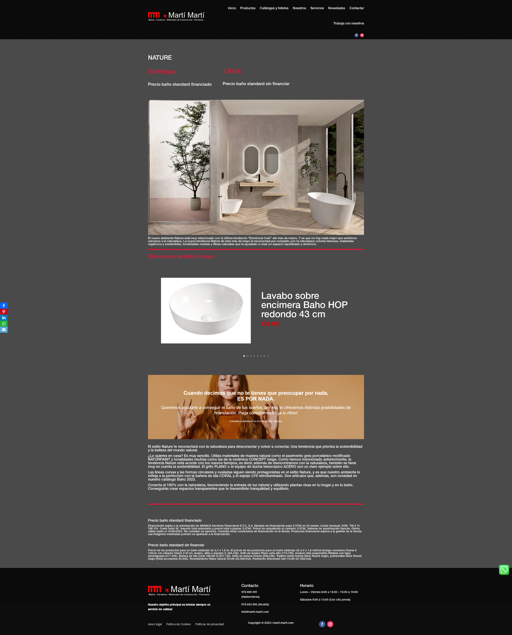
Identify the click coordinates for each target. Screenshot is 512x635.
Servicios (317, 8)
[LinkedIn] (4, 318)
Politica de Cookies (178, 624)
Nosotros (299, 8)
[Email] (4, 330)
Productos (247, 8)
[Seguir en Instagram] (362, 35)
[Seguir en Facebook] (356, 35)
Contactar (356, 8)
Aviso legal (155, 624)
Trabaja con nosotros (348, 23)
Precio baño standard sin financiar (256, 84)
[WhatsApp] (4, 324)
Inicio (232, 8)
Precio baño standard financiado (180, 85)
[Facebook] (4, 306)
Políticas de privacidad (209, 624)
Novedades (336, 8)
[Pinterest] (4, 312)
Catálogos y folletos (274, 8)
